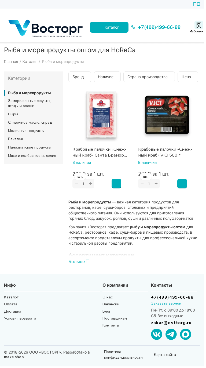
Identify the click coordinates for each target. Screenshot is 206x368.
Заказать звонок (166, 303)
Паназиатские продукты (29, 147)
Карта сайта (165, 354)
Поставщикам (114, 318)
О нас (107, 297)
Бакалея (15, 139)
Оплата (10, 304)
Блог (106, 311)
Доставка (12, 311)
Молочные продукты (26, 130)
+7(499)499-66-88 (172, 297)
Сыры (13, 114)
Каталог (11, 297)
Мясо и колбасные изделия (32, 155)
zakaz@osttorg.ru (171, 323)
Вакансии (110, 304)
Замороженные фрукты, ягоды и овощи (29, 103)
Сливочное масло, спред (30, 122)
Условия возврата (20, 318)
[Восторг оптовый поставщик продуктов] (47, 27)
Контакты (111, 325)
